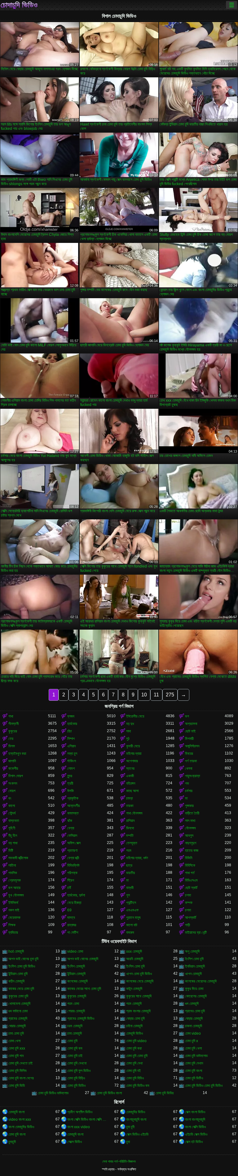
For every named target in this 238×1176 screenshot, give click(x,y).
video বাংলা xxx (19, 1119)
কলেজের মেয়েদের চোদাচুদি (201, 981)
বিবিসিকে (190, 865)
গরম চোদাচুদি (134, 1003)
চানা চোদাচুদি (74, 1033)
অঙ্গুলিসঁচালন (192, 746)
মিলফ (11, 746)
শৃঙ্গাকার (189, 806)
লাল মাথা (190, 820)
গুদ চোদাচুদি (192, 1003)
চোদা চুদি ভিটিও (194, 1078)
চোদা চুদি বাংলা (193, 1071)
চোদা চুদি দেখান (194, 1063)
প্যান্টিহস (131, 902)
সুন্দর (69, 776)
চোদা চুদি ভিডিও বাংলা (109, 1093)
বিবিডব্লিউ (73, 865)
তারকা (129, 806)
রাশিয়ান (130, 820)
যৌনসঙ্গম (190, 828)
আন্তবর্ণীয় (73, 806)
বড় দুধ (130, 724)
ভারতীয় (130, 873)
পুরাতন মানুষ (133, 917)
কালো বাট (131, 925)
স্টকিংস (71, 761)
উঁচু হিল (12, 835)
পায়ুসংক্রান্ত (192, 776)
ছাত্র (129, 865)
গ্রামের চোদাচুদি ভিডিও (80, 1018)
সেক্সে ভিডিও (74, 1142)
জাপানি (12, 761)
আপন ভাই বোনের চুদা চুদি (23, 959)
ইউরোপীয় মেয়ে (135, 716)
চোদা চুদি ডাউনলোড (196, 1056)
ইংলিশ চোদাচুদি (76, 966)
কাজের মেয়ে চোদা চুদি (21, 989)
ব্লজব (70, 716)
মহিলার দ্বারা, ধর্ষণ (137, 858)
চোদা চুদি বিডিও (135, 1078)
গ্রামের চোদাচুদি (17, 1018)
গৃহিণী (11, 828)
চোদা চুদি (72, 1041)
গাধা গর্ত (190, 873)
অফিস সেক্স (74, 843)
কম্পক (188, 902)
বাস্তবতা (13, 820)
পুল (128, 895)
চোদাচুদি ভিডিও (19, 5)
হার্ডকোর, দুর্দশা (76, 895)
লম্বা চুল (72, 753)
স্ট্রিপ (70, 880)
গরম (128, 850)
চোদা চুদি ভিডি (16, 1085)
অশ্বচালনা (191, 724)
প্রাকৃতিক (72, 798)
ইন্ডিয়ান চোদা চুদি (18, 974)
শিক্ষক (11, 925)
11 (156, 694)
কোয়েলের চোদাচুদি (196, 996)
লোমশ (71, 768)
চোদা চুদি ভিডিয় (165, 1093)
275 (170, 694)
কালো (11, 806)
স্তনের (130, 768)
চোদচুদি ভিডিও (134, 1033)
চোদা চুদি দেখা (134, 1063)
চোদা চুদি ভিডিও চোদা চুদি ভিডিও (204, 1085)
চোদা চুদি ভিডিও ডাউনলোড (53, 1093)
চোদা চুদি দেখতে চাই (20, 1063)
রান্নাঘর (71, 925)
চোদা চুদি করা (134, 1048)
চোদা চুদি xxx (16, 1048)
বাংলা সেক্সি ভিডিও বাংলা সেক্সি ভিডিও (87, 1119)
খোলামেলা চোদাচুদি (19, 1003)
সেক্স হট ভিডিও (194, 1142)
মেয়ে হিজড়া (74, 902)
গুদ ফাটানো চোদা (18, 1011)
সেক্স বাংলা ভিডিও (195, 1112)
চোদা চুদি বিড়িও (76, 1078)
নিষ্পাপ (71, 738)
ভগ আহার (14, 888)
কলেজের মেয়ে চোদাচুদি (139, 981)
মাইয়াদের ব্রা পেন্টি (196, 932)
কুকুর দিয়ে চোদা (194, 989)
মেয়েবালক (14, 917)
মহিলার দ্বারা (133, 753)
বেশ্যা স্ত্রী (73, 858)
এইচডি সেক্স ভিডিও (196, 1134)
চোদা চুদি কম (74, 1048)
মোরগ (11, 791)
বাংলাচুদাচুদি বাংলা (136, 1119)
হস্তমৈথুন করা (17, 753)
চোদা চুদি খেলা (193, 1048)
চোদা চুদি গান (16, 1056)
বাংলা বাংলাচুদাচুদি (195, 1119)
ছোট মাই (190, 731)
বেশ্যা (70, 828)
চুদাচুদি (12, 1142)
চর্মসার (188, 791)
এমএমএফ (132, 910)
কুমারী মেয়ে (133, 746)
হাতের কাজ (191, 850)
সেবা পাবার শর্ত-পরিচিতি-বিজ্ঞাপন (119, 1161)
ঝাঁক (69, 820)
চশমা (188, 895)
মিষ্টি (10, 850)
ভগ (187, 716)
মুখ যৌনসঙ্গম (16, 895)
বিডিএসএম (191, 880)
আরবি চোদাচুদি (134, 959)
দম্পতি (130, 835)
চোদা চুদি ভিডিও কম (137, 1085)
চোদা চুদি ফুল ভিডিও (78, 1071)
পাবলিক (12, 873)
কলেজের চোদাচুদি (77, 981)
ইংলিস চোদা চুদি (135, 966)
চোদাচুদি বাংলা (16, 1112)
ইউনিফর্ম (13, 902)
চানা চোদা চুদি (16, 1033)
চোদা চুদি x (191, 1041)
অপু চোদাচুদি (192, 951)
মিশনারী (189, 738)
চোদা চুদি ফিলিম (17, 1071)
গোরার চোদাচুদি (76, 1011)
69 (69, 910)
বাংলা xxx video (78, 1127)
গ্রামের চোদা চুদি (195, 1011)
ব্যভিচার (13, 932)
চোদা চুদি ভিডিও (76, 1085)
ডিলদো (130, 828)
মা (186, 798)
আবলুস (189, 835)
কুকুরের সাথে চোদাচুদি (139, 996)
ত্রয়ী (70, 783)
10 (144, 694)
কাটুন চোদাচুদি (134, 989)
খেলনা (188, 768)
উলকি (70, 791)
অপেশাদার (132, 761)
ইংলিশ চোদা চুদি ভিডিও (21, 966)
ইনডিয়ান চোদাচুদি (195, 966)
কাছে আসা (132, 791)
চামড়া (129, 798)
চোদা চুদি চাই (74, 1056)
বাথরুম (130, 932)
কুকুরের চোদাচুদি (76, 996)
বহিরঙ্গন (130, 783)
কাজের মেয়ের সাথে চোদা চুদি (84, 989)
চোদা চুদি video (136, 1041)
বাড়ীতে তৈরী (192, 813)
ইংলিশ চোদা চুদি (194, 959)
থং (9, 798)
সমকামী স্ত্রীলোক (18, 858)
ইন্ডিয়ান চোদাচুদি (76, 974)
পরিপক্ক (72, 873)
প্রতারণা (72, 850)
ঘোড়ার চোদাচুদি (194, 1018)
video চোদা (75, 951)
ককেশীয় (13, 768)
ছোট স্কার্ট (191, 888)
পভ (187, 783)
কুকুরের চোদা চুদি (18, 996)
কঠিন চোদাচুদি (16, 981)
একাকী (130, 776)
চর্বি (69, 888)
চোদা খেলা (14, 1041)
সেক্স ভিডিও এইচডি (137, 1134)
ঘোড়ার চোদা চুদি (135, 1018)
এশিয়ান (71, 746)
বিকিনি (188, 858)
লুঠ (128, 738)
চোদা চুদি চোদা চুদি (137, 1056)
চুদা (128, 1142)
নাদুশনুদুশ (190, 843)
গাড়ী (187, 925)
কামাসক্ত (73, 813)
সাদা (128, 731)
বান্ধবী (130, 888)
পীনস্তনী (13, 724)
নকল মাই (13, 910)
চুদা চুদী (130, 1127)
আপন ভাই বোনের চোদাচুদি (82, 959)
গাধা (10, 716)
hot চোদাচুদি (16, 951)
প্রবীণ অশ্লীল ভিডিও (79, 1112)
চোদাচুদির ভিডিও (135, 1112)
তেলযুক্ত (131, 843)
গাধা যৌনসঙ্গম (134, 813)
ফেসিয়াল (72, 835)
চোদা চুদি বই (133, 1071)
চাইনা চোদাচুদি (134, 1026)
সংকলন (12, 783)
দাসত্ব (71, 917)
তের (10, 738)
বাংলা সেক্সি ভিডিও (195, 1127)
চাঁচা (69, 731)
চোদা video (193, 1033)
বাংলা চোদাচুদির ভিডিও (21, 1127)
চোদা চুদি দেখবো (76, 1063)
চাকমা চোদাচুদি (193, 1026)
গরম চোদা (73, 1003)
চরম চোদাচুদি (74, 1026)
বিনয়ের (189, 753)
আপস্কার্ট (190, 917)
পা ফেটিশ (72, 932)
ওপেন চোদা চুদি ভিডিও (139, 974)
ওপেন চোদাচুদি (193, 974)
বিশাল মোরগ (15, 776)
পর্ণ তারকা (191, 761)
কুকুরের (12, 731)
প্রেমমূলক (14, 880)
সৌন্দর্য (11, 813)
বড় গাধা (12, 843)
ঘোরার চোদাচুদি (17, 1026)
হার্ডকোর (72, 724)
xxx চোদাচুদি (134, 951)
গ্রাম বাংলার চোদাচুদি (138, 1011)
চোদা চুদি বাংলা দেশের (21, 1078)
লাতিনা (12, 865)
